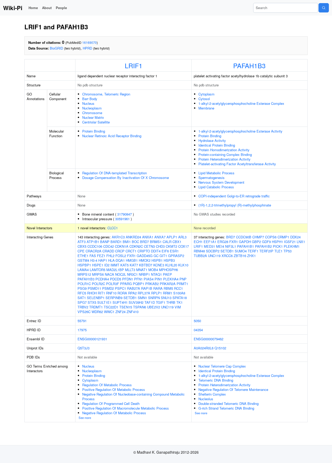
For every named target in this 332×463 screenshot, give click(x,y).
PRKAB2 (152, 283)
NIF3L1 (230, 246)
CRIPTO (143, 250)
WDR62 (97, 311)
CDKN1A (121, 246)
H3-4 (93, 260)
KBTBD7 (145, 264)
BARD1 (116, 241)
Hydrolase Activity (212, 140)
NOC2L (120, 274)
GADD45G (145, 255)
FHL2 (110, 255)
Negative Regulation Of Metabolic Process (114, 412)
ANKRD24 (133, 236)
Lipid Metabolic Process (216, 172)
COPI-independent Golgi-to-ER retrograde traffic (234, 196)
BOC (135, 241)
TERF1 (253, 250)
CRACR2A (93, 250)
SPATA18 (179, 297)
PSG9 (82, 288)
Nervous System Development (221, 182)
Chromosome (92, 112)
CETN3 (149, 246)
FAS (92, 255)
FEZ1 (101, 255)
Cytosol (204, 98)
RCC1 (178, 288)
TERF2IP (266, 250)
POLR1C (84, 283)
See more (85, 418)
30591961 (122, 218)
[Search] (324, 7)
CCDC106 (94, 246)
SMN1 (142, 297)
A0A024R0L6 (203, 347)
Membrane (206, 108)
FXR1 (131, 255)
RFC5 (82, 293)
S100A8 (179, 293)
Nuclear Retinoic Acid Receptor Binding (111, 135)
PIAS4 (149, 279)
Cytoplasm (206, 94)
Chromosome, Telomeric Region (106, 94)
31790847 (124, 214)
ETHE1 (83, 255)
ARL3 (182, 236)
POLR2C (98, 283)
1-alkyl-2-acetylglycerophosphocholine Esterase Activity (240, 131)
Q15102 (220, 347)
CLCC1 (112, 227)
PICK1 (278, 246)
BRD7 (144, 241)
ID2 (106, 264)
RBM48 (199, 250)
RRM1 (167, 293)
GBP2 (256, 241)
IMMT (114, 264)
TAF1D (149, 302)
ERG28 (222, 241)
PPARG (126, 283)
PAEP (167, 274)
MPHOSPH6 (168, 269)
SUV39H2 (136, 302)
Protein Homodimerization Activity (224, 149)
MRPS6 (98, 274)
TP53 (287, 250)
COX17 (183, 246)
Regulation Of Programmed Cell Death (111, 403)
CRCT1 (131, 250)
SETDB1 (130, 297)
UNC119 (167, 307)
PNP (182, 279)
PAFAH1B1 (245, 246)
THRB (170, 302)
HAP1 (102, 260)
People (61, 7)
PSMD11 (94, 288)
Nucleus (88, 103)
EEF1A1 (210, 241)
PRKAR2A (168, 283)
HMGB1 (132, 260)
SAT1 (82, 297)
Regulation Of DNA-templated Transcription (114, 172)
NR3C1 (132, 274)
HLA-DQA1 (116, 260)
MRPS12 (84, 274)
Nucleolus (205, 398)
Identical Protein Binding (216, 145)
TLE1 (278, 250)
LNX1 (301, 241)
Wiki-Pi (12, 7)
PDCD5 (115, 279)
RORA (122, 293)
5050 (197, 320)
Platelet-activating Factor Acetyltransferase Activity (237, 163)
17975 (82, 329)
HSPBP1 (84, 264)
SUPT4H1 (120, 302)
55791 (82, 320)
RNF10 (111, 293)
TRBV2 (83, 307)
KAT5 (124, 264)
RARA (158, 288)
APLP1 (172, 236)
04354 (198, 329)
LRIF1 (133, 65)
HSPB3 (169, 260)
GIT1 (163, 255)
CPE (81, 250)
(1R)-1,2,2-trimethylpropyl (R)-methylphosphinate (234, 205)
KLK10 (183, 264)
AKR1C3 (118, 236)
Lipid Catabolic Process (216, 186)
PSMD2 (108, 288)
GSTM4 (83, 260)
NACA (109, 274)
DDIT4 (156, 250)
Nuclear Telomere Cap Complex (222, 366)
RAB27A (133, 288)
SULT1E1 (104, 302)
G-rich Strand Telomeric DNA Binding (226, 408)
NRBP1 (144, 274)
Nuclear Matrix (93, 117)
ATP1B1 (93, 241)
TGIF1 (160, 302)
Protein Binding (93, 131)
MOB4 (153, 269)
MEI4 (220, 246)
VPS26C (84, 311)
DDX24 (295, 236)
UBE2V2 (153, 307)
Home (33, 7)
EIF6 (165, 250)
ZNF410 (133, 311)
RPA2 (132, 293)
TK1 (179, 302)
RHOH (92, 293)
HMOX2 (144, 260)
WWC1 (109, 311)
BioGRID (56, 48)
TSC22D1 (111, 307)
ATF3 (82, 241)
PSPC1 (120, 288)
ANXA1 (147, 236)
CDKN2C (136, 246)
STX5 (92, 302)
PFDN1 (127, 279)
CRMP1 (283, 236)
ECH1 (198, 241)
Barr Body (89, 98)
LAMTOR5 (97, 269)
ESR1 (174, 250)
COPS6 (270, 236)
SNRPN (154, 297)
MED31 (209, 246)
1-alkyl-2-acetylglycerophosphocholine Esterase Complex (241, 103)
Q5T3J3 (83, 347)
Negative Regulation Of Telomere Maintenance (233, 389)
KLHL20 (171, 264)
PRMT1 (182, 283)
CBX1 (176, 241)
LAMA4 (83, 269)
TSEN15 (125, 307)
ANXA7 (159, 236)
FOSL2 (120, 255)
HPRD (87, 48)
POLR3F (112, 283)
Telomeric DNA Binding (215, 380)
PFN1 (138, 279)
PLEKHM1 (292, 246)
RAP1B (146, 288)
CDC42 (108, 246)
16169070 (89, 42)
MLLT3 (130, 269)
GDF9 (266, 241)
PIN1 (158, 279)
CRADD (108, 250)
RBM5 (168, 288)
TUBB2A (200, 255)
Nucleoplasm (92, 108)
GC (156, 255)
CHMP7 (258, 236)
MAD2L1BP (115, 269)
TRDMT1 (96, 307)
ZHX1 (251, 255)
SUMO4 (241, 250)
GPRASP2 (176, 255)
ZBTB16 (240, 255)
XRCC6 (227, 255)
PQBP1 (138, 283)
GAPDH (245, 241)
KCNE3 (158, 264)
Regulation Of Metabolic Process (107, 384)
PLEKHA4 (170, 279)
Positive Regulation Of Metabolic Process (113, 389)
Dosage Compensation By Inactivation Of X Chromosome (125, 177)
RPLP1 (156, 293)
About (47, 7)
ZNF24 (120, 311)
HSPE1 (97, 264)
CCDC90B (243, 236)
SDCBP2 (212, 250)
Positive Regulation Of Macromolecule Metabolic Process (125, 408)
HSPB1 (157, 260)
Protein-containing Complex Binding (225, 154)
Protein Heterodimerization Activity (224, 159)
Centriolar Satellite (96, 122)
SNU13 (166, 297)
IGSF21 (290, 241)
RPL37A (144, 293)
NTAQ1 (156, 274)
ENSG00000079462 (208, 338)
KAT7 (134, 264)
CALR (167, 241)
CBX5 (82, 246)
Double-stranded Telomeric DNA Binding (228, 403)
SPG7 (82, 302)
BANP (104, 241)
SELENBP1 (96, 297)
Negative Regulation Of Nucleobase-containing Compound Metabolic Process (133, 396)
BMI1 (127, 241)
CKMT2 (171, 246)
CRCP (120, 250)
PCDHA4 (102, 279)
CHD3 (160, 246)
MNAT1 (141, 269)
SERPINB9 (114, 297)
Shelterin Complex (212, 394)
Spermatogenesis (211, 177)
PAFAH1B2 (263, 246)
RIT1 (101, 293)
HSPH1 (277, 241)
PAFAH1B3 (249, 65)
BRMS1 (156, 241)
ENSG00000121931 (92, 338)
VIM (178, 307)
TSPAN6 (139, 307)
